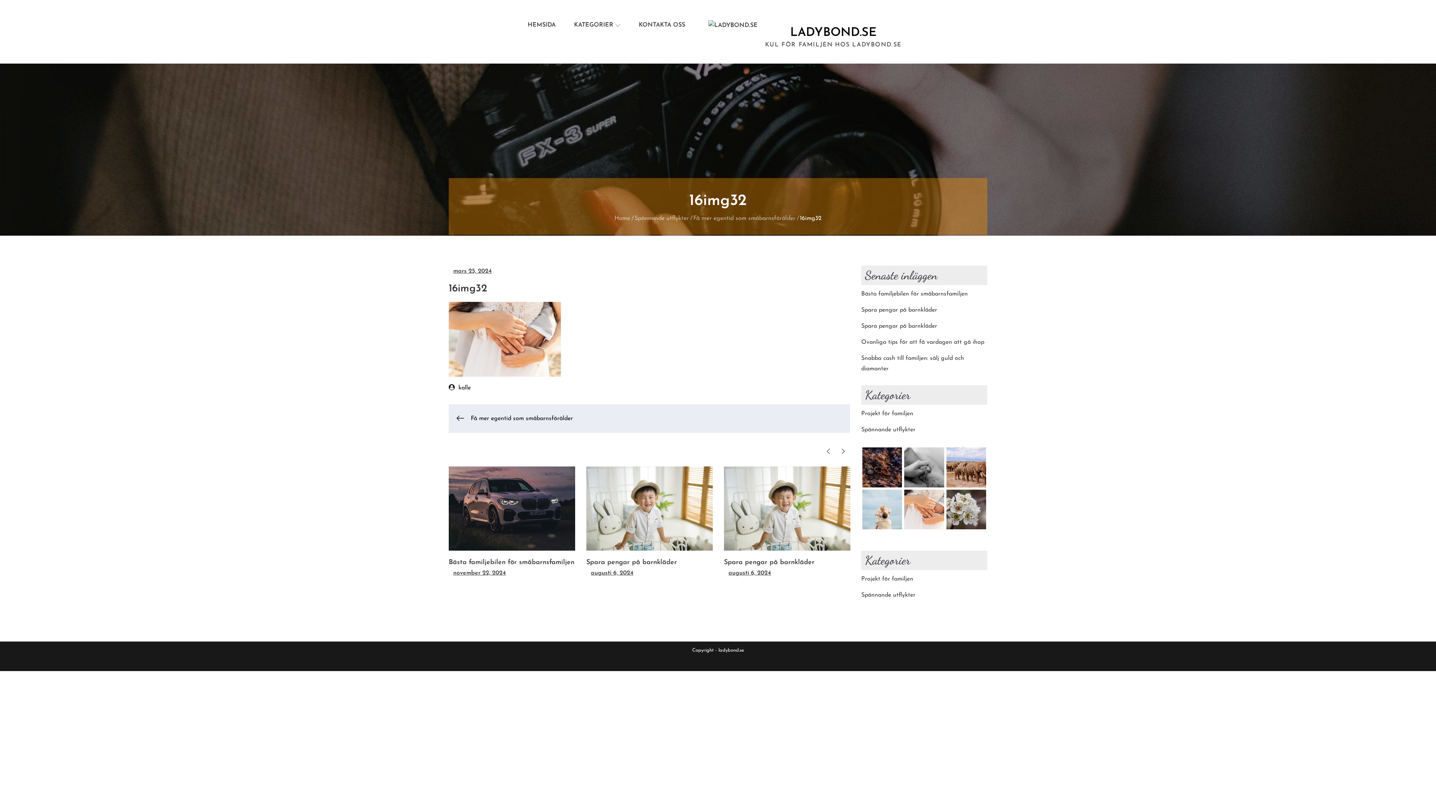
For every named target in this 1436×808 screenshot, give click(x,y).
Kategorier (593, 25)
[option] (512, 522)
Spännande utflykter (888, 430)
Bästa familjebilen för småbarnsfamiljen (511, 562)
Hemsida (542, 25)
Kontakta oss (662, 25)
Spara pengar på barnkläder (631, 562)
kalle (464, 388)
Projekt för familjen (887, 414)
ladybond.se (833, 33)
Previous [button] (828, 451)
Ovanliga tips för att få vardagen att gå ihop (922, 342)
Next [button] (843, 451)
